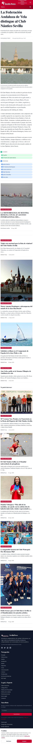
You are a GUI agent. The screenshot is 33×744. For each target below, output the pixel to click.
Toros (2, 667)
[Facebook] (2, 648)
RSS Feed (3, 678)
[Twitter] (5, 648)
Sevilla (3, 659)
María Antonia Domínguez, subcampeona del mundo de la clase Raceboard (16, 307)
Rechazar (8, 741)
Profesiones (4, 674)
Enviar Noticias (5, 726)
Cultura (3, 672)
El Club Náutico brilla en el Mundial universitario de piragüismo (13, 462)
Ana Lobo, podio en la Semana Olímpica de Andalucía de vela (16, 372)
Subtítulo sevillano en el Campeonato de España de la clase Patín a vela (14, 352)
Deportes (3, 665)
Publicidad (4, 722)
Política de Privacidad (6, 690)
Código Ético (4, 687)
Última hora (4, 657)
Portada (3, 655)
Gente (2, 663)
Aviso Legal (4, 696)
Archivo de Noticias (6, 676)
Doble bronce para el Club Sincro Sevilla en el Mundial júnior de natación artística (16, 611)
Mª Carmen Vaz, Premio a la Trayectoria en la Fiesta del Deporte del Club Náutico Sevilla (16, 420)
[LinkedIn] (10, 648)
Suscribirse (16, 714)
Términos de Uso (5, 694)
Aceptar (24, 741)
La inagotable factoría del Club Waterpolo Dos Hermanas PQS (15, 550)
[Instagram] (7, 648)
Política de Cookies (6, 692)
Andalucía (3, 661)
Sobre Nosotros (5, 685)
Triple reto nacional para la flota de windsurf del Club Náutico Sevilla (16, 244)
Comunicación (5, 670)
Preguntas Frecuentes (7, 724)
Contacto (3, 698)
